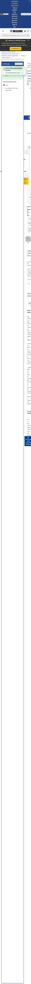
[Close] (28, 40)
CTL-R (7, 76)
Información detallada (28, 239)
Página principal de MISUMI (8, 52)
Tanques (23, 55)
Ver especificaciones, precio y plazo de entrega (14, 73)
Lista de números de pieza (27, 239)
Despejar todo (19, 63)
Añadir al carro (25, 181)
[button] (26, 14)
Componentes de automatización (10, 54)
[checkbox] (12, 75)
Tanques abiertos (5, 57)
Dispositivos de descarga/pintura (9, 55)
